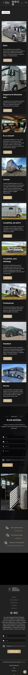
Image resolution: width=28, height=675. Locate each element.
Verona (6, 386)
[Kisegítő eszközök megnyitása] (25, 672)
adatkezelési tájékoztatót (19, 460)
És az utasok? (8, 136)
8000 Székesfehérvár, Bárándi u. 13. (15, 545)
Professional (8, 303)
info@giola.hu (18, 538)
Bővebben (7, 60)
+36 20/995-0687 (18, 530)
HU (22, 3)
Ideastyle (23, 662)
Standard (7, 344)
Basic (5, 45)
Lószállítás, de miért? (12, 223)
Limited (6, 179)
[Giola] (6, 3)
